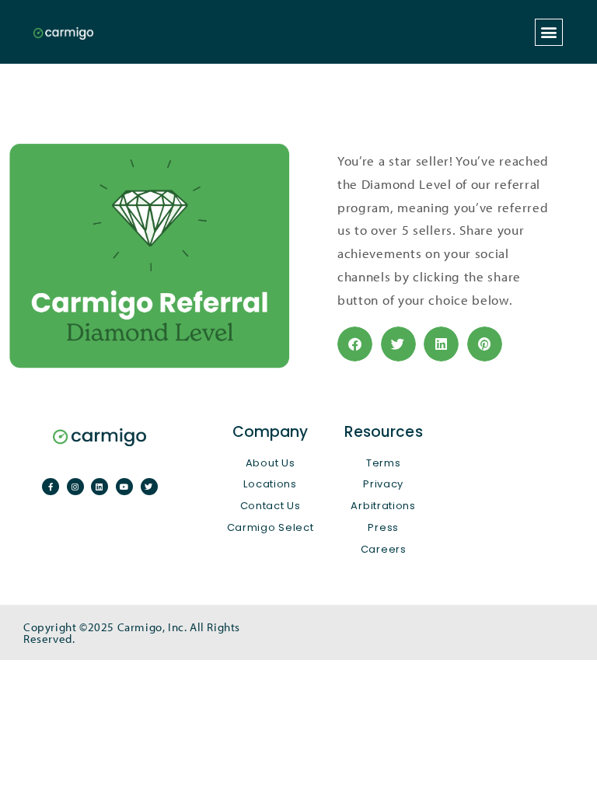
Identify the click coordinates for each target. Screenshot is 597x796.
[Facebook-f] (50, 486)
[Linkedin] (99, 486)
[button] (549, 32)
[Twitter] (149, 486)
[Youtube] (124, 486)
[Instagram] (75, 486)
